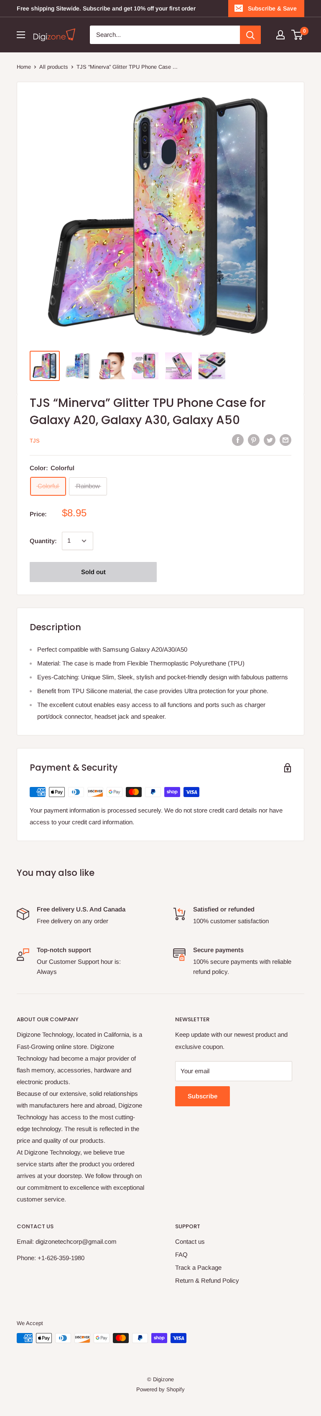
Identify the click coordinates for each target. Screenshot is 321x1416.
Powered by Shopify (160, 1389)
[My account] (280, 34)
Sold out (93, 571)
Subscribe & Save (272, 8)
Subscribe (202, 1096)
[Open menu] (21, 34)
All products (53, 67)
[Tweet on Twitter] (269, 440)
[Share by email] (285, 440)
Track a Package (198, 1267)
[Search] (250, 35)
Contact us (190, 1241)
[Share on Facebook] (238, 440)
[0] (297, 35)
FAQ (181, 1254)
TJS (35, 440)
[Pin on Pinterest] (254, 440)
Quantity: (43, 540)
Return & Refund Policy (207, 1280)
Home (24, 67)
